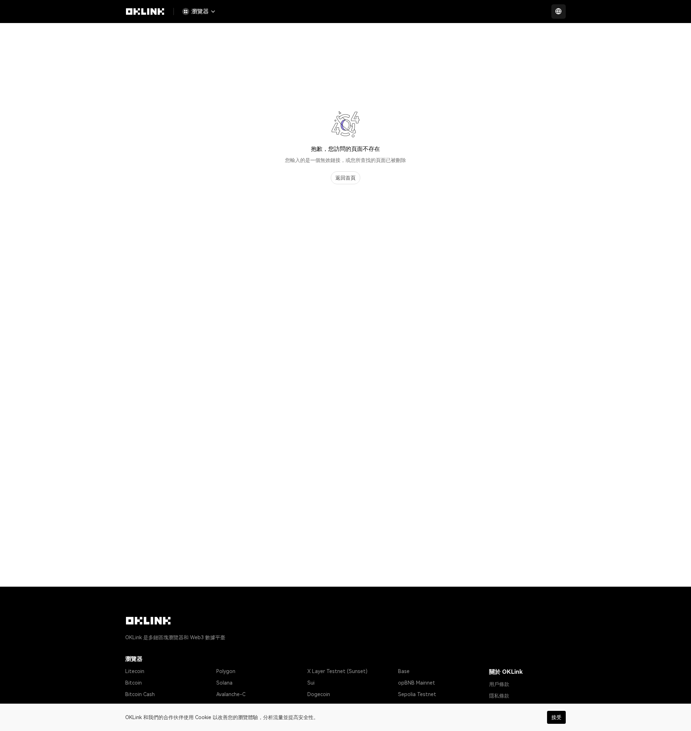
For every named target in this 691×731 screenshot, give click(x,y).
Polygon (225, 671)
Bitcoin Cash (140, 694)
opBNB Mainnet (416, 683)
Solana (224, 683)
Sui (311, 683)
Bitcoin (133, 683)
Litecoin (134, 671)
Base (404, 671)
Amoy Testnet (415, 706)
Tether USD (139, 706)
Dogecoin (318, 694)
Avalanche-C (230, 694)
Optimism (227, 706)
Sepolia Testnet (417, 694)
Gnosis (315, 706)
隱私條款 (499, 696)
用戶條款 (499, 684)
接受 (556, 717)
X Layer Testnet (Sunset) (337, 671)
